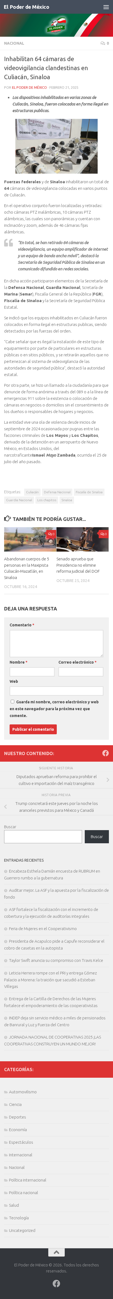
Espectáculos (21, 1142)
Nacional (14, 43)
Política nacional (23, 1192)
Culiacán (32, 492)
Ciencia (15, 1104)
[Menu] (106, 7)
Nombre (18, 662)
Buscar (10, 826)
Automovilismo (23, 1091)
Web (14, 681)
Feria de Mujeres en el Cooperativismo (43, 928)
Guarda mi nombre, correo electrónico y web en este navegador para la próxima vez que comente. (54, 709)
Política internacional (27, 1180)
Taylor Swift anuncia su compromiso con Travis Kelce (56, 960)
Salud (14, 1205)
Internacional (20, 1154)
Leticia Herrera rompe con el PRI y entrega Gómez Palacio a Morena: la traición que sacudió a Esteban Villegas (50, 980)
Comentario (22, 625)
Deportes (17, 1117)
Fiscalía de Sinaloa (89, 492)
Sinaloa (66, 500)
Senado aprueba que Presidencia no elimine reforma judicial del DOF (78, 565)
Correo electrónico (77, 662)
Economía (18, 1129)
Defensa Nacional (57, 492)
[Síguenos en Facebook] (105, 753)
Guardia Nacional (19, 500)
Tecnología (19, 1217)
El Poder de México (26, 7)
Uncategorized (22, 1230)
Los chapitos (46, 500)
